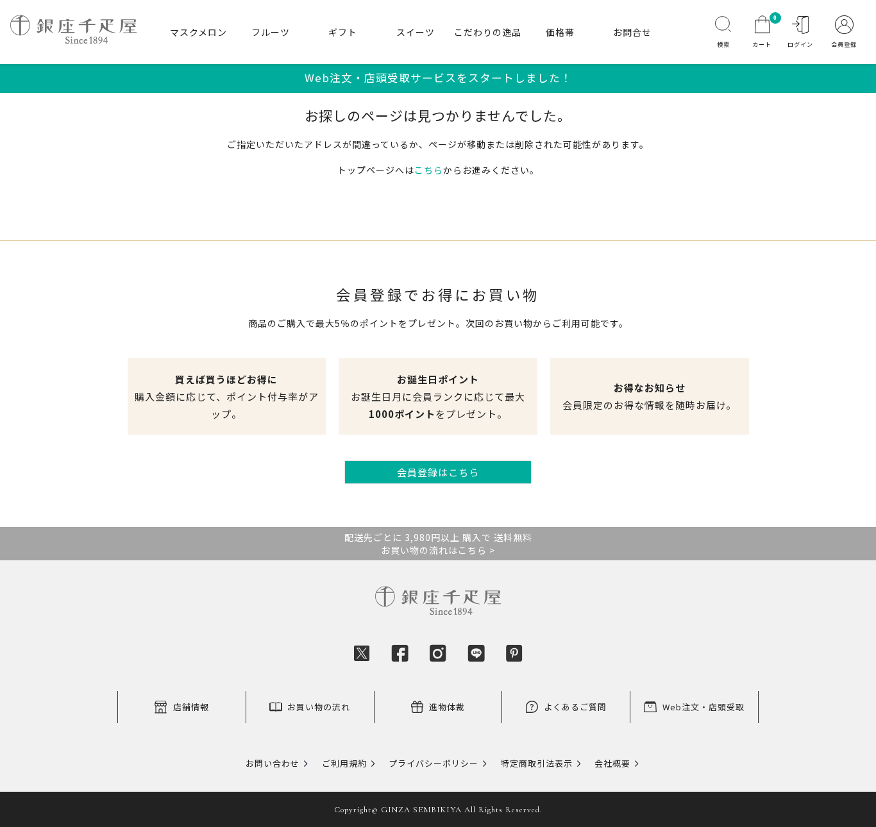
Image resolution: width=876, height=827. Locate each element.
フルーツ (270, 32)
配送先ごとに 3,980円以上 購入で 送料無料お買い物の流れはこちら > (438, 543)
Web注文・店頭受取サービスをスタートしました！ (438, 77)
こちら (428, 169)
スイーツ (415, 32)
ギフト (342, 32)
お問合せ (632, 32)
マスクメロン (198, 32)
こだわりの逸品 (487, 32)
